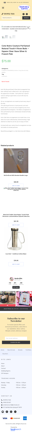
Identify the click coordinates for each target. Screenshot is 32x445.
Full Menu (28, 350)
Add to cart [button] (16, 185)
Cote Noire (4, 76)
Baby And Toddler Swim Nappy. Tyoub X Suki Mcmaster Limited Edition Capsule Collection (16, 215)
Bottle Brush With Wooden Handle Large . (16, 175)
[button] (3, 7)
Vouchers (5, 353)
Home (2, 350)
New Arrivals (25, 70)
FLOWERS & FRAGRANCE (8, 70)
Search (26, 17)
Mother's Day (17, 70)
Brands (20, 350)
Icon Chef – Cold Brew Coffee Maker (16, 254)
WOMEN (3, 72)
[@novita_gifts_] (11, 279)
